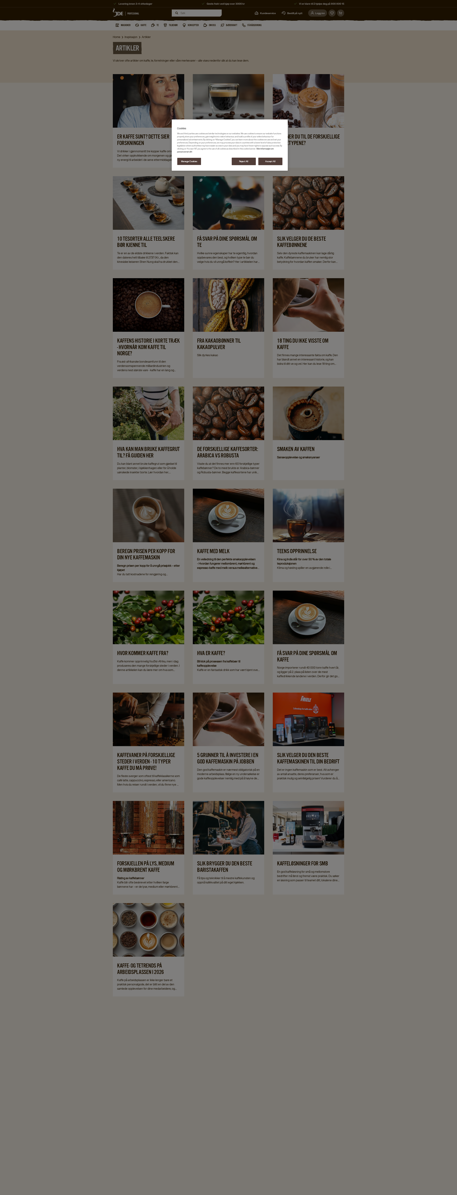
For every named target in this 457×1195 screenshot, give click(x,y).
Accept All (270, 161)
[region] (230, 145)
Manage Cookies (189, 161)
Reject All (243, 161)
